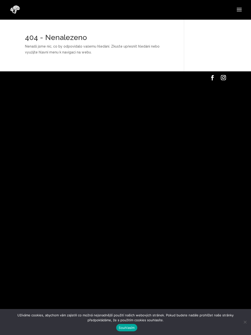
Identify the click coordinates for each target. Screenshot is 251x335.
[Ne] (244, 322)
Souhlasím (127, 328)
